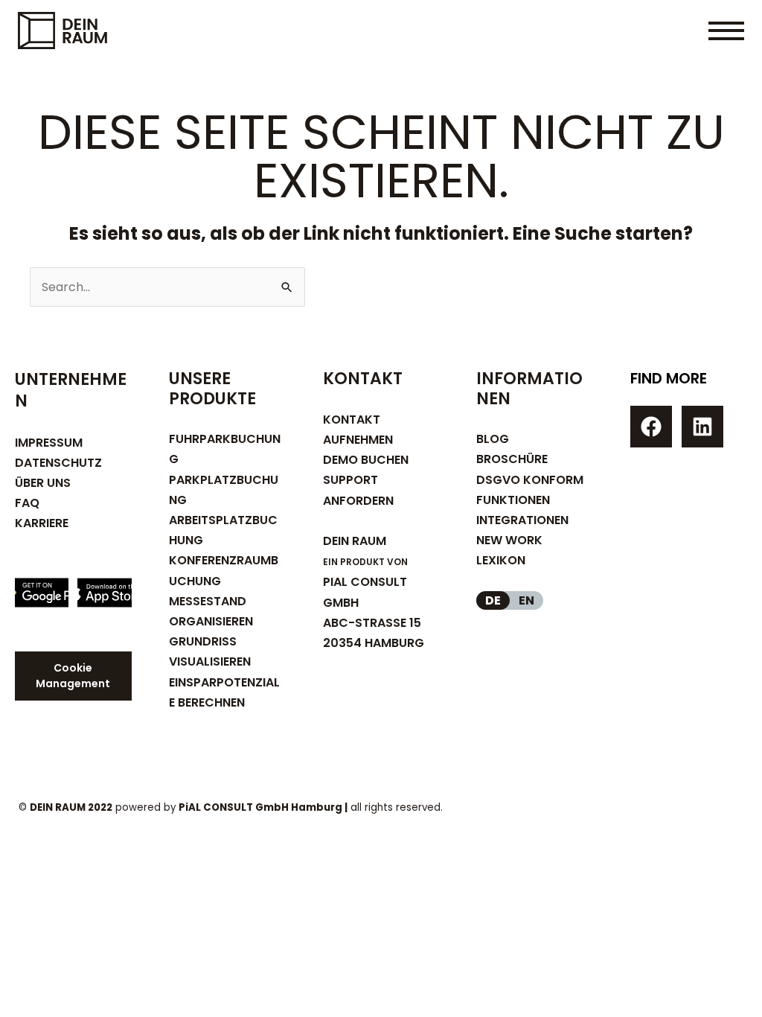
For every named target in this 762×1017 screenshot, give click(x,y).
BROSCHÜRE (512, 459)
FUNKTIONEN (513, 499)
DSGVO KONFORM (529, 479)
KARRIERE (41, 523)
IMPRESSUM (49, 442)
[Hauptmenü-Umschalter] (726, 31)
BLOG (492, 438)
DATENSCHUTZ (58, 462)
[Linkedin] (702, 426)
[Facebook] (651, 426)
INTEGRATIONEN (522, 520)
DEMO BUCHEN (366, 459)
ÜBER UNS (43, 482)
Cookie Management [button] (73, 675)
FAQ (27, 502)
